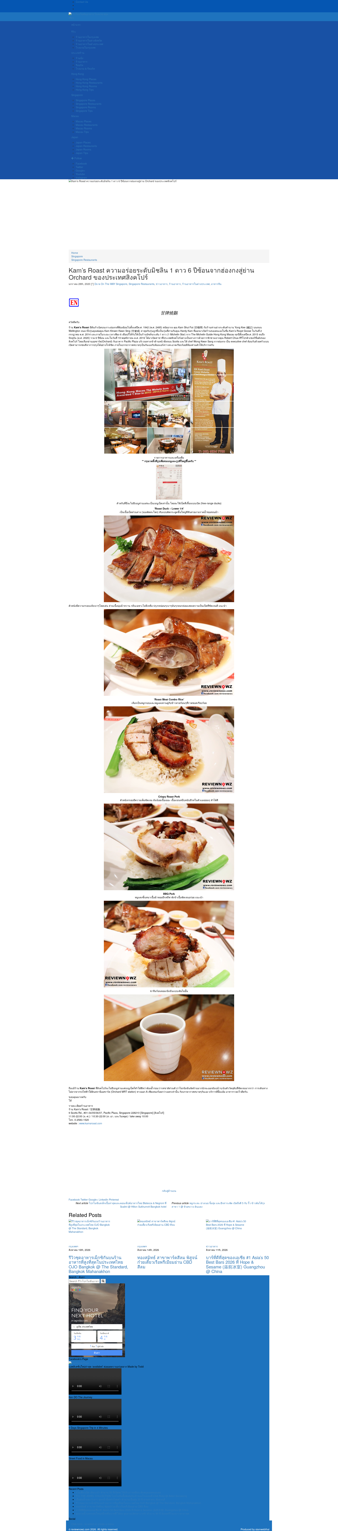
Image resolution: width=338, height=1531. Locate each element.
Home (74, 252)
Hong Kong (77, 74)
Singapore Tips (84, 110)
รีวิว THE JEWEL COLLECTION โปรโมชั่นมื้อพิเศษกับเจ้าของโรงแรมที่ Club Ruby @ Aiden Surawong (131, 1496)
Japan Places (83, 142)
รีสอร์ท (79, 65)
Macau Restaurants (87, 125)
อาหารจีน (216, 284)
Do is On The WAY (105, 284)
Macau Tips (82, 132)
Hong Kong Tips (85, 89)
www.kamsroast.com (90, 1123)
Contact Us (82, 2)
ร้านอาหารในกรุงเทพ (87, 37)
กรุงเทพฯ (73, 1246)
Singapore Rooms (86, 107)
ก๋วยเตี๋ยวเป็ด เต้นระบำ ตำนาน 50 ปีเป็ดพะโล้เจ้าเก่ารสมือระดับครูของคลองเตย (118, 1492)
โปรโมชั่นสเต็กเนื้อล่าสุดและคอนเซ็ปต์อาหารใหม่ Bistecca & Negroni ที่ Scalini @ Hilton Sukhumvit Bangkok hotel (127, 1204)
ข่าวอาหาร (162, 284)
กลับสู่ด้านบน (169, 1190)
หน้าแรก (75, 24)
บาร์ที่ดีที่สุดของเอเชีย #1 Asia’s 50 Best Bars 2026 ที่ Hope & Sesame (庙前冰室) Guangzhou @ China (237, 1264)
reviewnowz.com (80, 1529)
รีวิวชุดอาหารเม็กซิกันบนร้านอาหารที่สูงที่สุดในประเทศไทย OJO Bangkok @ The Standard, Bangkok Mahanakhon (98, 1264)
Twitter (79, 167)
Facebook (81, 163)
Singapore (77, 95)
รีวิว (73, 31)
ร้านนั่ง (79, 58)
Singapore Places (85, 100)
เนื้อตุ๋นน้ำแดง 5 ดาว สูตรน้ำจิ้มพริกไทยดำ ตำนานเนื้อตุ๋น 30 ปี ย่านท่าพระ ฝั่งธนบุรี (120, 1499)
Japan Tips (82, 153)
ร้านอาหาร (81, 61)
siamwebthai (262, 1529)
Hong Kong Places (86, 79)
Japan (74, 137)
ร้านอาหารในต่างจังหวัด (89, 40)
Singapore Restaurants (88, 103)
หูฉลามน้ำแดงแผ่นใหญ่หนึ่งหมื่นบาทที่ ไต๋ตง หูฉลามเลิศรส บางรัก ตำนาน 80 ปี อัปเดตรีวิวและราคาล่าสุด (132, 1513)
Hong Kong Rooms (86, 86)
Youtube (80, 174)
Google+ (80, 170)
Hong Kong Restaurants (89, 82)
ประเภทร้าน (77, 52)
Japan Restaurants (86, 146)
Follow (78, 158)
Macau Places (83, 121)
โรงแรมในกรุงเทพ (85, 47)
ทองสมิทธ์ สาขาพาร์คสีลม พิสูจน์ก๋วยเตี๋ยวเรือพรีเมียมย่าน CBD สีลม (167, 1262)
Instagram (81, 177)
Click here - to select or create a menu (92, 1524)
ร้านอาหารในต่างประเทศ (89, 44)
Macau (75, 116)
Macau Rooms (84, 128)
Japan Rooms (83, 149)
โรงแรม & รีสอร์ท (85, 68)
